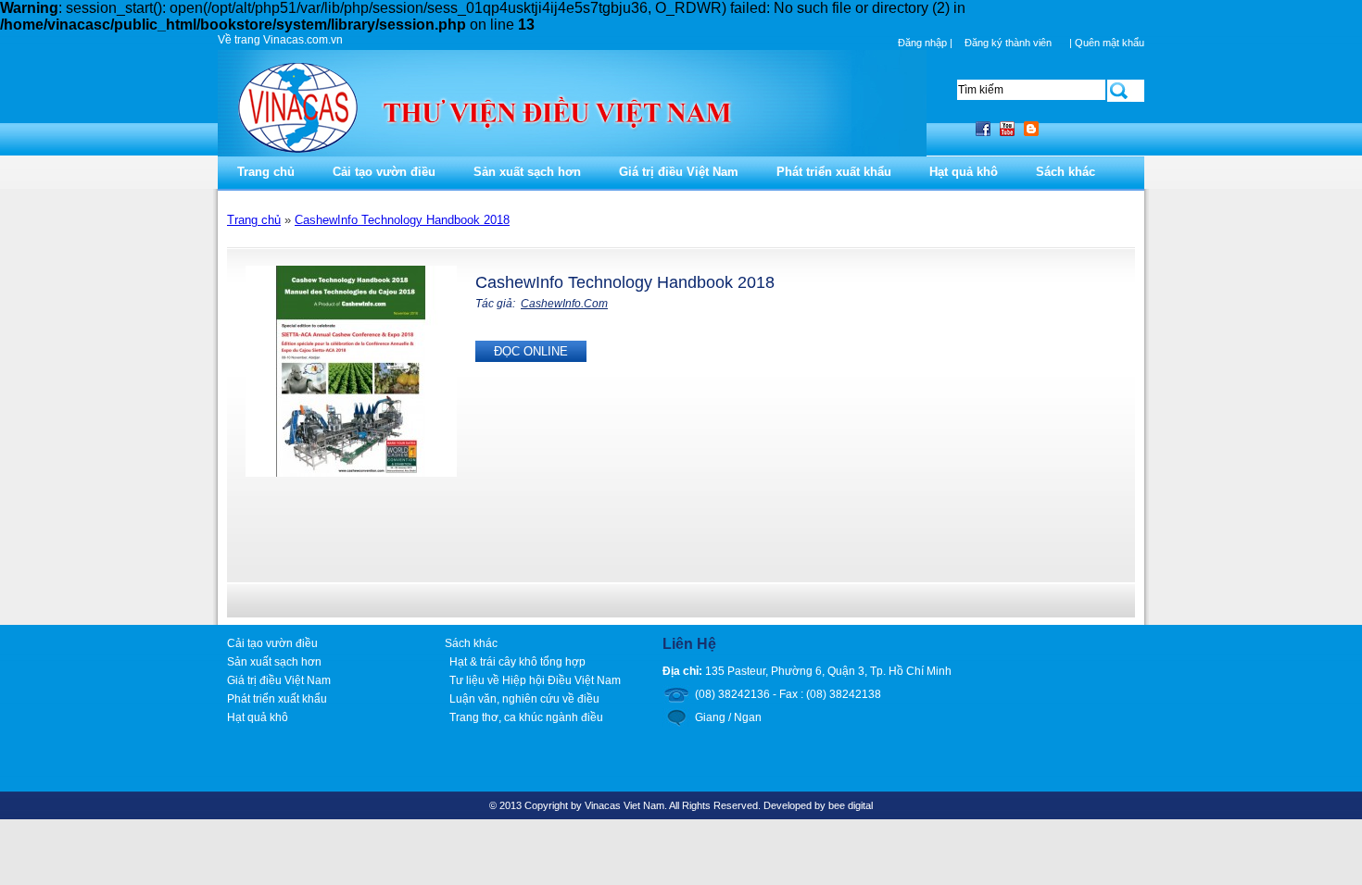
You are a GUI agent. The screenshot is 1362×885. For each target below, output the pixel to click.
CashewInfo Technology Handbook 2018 (402, 220)
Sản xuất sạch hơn (527, 172)
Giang (710, 717)
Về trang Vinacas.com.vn (280, 39)
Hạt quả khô (963, 172)
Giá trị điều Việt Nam (678, 172)
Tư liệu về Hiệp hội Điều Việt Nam (535, 680)
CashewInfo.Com (564, 303)
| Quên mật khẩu (1106, 42)
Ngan (748, 717)
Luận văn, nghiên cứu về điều (524, 698)
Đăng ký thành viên (1008, 42)
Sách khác (1065, 172)
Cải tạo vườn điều (384, 172)
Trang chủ (266, 172)
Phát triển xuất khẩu (833, 172)
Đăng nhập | (926, 42)
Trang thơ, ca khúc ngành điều (526, 717)
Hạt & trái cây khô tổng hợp (517, 661)
